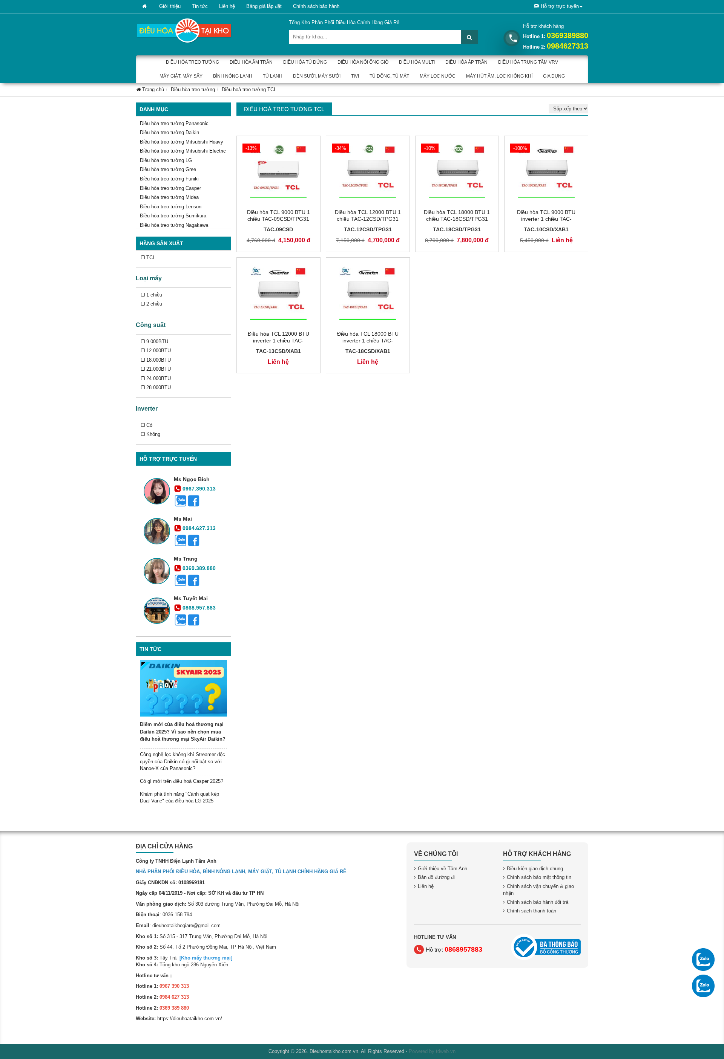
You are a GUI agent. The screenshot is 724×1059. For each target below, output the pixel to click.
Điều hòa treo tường (192, 62)
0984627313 (567, 46)
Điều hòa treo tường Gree (168, 169)
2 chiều (154, 304)
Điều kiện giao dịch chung (535, 868)
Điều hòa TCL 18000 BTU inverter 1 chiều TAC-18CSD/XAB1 (368, 340)
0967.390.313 (199, 489)
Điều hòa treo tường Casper (170, 188)
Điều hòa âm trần (251, 62)
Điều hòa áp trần (466, 62)
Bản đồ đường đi (436, 877)
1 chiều (154, 295)
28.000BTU (158, 387)
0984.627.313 (199, 528)
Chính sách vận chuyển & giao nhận (538, 889)
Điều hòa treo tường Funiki (169, 179)
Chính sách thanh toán (531, 911)
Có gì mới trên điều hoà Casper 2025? (181, 781)
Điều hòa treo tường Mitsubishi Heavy (181, 142)
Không (153, 434)
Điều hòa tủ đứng (305, 62)
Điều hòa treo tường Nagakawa (174, 225)
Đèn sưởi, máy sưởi (317, 76)
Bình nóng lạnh (232, 76)
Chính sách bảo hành (316, 6)
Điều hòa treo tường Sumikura (173, 216)
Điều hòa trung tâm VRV (528, 62)
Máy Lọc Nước (438, 76)
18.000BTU (158, 360)
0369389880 (567, 35)
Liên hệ (227, 6)
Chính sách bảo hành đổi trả (537, 902)
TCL (150, 257)
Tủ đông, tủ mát (389, 76)
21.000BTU (158, 369)
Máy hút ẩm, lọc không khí (499, 76)
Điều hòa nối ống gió (362, 62)
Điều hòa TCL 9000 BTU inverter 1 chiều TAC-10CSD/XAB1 (546, 219)
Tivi (355, 76)
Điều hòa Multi (417, 62)
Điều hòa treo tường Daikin (169, 132)
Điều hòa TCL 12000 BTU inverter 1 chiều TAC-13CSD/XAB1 (278, 340)
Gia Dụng (554, 76)
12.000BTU (158, 350)
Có (149, 425)
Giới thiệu (170, 6)
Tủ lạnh (272, 76)
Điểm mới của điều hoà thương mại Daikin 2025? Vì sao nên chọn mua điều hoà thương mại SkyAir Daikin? (182, 731)
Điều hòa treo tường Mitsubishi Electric (183, 151)
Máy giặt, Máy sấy (181, 76)
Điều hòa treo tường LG (166, 160)
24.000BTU (158, 378)
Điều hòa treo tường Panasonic (174, 123)
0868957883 (463, 949)
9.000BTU (157, 341)
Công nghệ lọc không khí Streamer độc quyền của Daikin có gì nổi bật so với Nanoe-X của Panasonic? (182, 761)
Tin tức (200, 6)
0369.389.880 (199, 568)
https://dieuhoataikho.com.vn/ (189, 1018)
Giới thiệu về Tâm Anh (442, 868)
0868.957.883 (199, 608)
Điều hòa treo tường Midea (169, 197)
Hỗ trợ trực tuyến (560, 6)
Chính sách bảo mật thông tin (539, 877)
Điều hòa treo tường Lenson (170, 206)
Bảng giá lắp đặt (264, 6)
